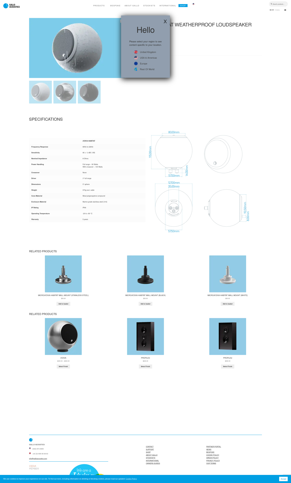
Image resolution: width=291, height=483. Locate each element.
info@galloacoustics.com (38, 458)
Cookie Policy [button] (131, 479)
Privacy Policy (213, 460)
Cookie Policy (212, 455)
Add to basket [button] (63, 304)
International (167, 5)
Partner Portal (213, 446)
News (208, 449)
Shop (183, 5)
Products (99, 5)
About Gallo (132, 5)
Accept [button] (283, 479)
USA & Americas (148, 57)
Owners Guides (153, 463)
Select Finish (63, 366)
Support (150, 449)
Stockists (149, 5)
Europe (143, 63)
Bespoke (115, 5)
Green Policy (212, 457)
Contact (150, 446)
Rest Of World (147, 69)
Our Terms (211, 463)
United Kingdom (148, 52)
